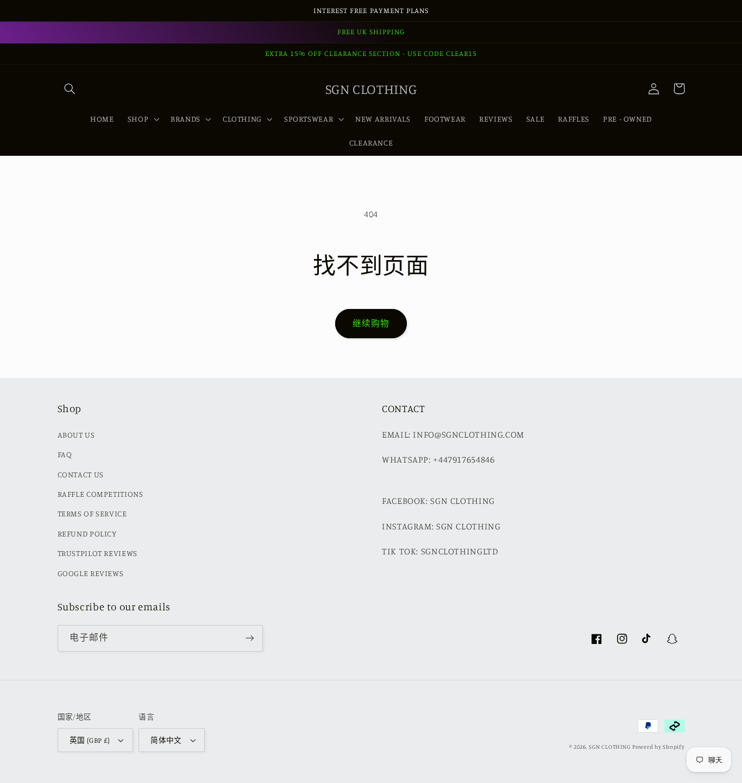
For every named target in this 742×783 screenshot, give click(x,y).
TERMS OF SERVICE (92, 513)
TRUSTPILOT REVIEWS (97, 553)
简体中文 (166, 740)
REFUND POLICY (87, 533)
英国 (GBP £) (90, 740)
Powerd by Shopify (658, 746)
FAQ (65, 454)
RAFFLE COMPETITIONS (100, 493)
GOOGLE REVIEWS (91, 573)
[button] (70, 88)
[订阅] (249, 638)
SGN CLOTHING (609, 746)
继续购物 (371, 323)
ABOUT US (76, 434)
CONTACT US (81, 474)
